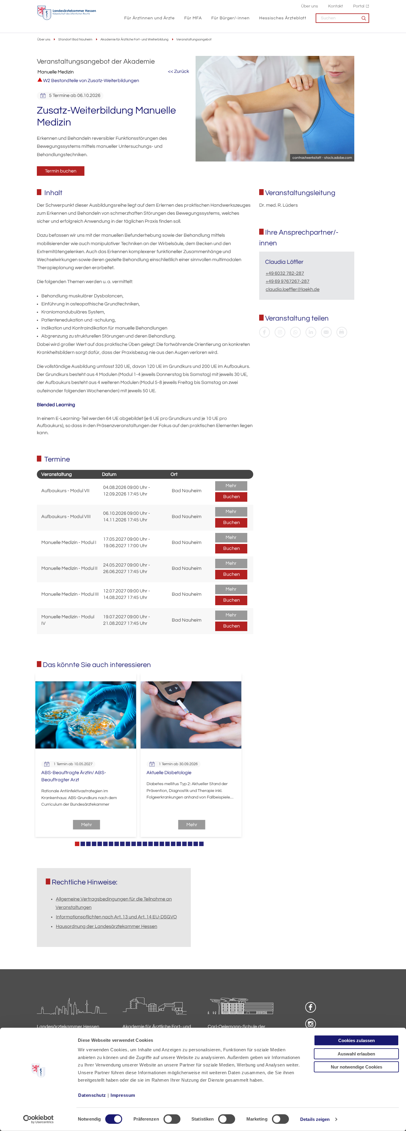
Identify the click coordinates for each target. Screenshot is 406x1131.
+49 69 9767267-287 (287, 281)
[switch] (171, 1119)
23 (201, 844)
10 (128, 844)
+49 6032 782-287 (285, 273)
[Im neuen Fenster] (264, 332)
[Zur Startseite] (66, 13)
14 (150, 844)
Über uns (309, 6)
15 (156, 844)
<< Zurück (178, 71)
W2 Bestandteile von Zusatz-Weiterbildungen (90, 80)
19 (179, 844)
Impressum (123, 1095)
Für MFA (193, 18)
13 (145, 844)
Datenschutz (92, 1095)
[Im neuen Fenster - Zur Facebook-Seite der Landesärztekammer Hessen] (310, 1007)
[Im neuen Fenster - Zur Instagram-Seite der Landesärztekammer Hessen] (310, 1024)
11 (133, 844)
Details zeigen (315, 1119)
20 (184, 844)
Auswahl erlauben (356, 1053)
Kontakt (335, 6)
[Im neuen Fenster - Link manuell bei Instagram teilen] (280, 332)
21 (190, 844)
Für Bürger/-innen (230, 18)
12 (139, 844)
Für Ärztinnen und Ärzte (149, 18)
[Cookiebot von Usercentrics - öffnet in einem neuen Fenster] (38, 1119)
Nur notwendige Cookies (356, 1066)
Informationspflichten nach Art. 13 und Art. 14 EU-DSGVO (116, 916)
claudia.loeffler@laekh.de (293, 289)
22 (195, 844)
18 (173, 844)
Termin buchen (60, 171)
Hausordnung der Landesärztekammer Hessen (106, 926)
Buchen (231, 496)
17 (167, 844)
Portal (358, 6)
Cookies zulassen (356, 1040)
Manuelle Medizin (55, 72)
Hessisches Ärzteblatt (282, 18)
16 (162, 844)
